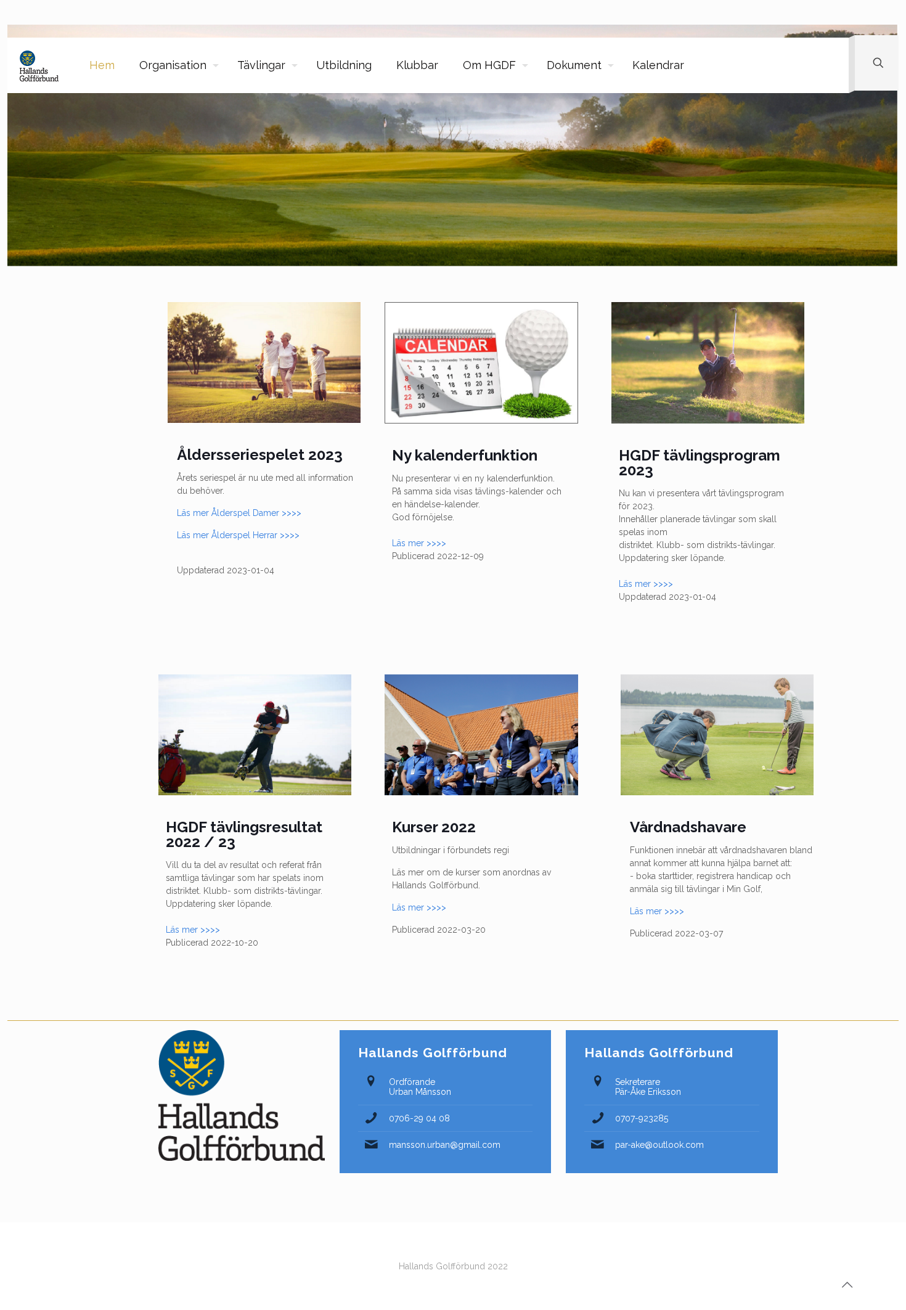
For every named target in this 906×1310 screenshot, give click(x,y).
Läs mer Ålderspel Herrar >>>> (238, 535)
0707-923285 (641, 1118)
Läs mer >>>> (419, 543)
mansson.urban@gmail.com (444, 1145)
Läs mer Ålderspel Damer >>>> (239, 513)
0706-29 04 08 (419, 1118)
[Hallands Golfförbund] (39, 65)
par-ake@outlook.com (659, 1145)
